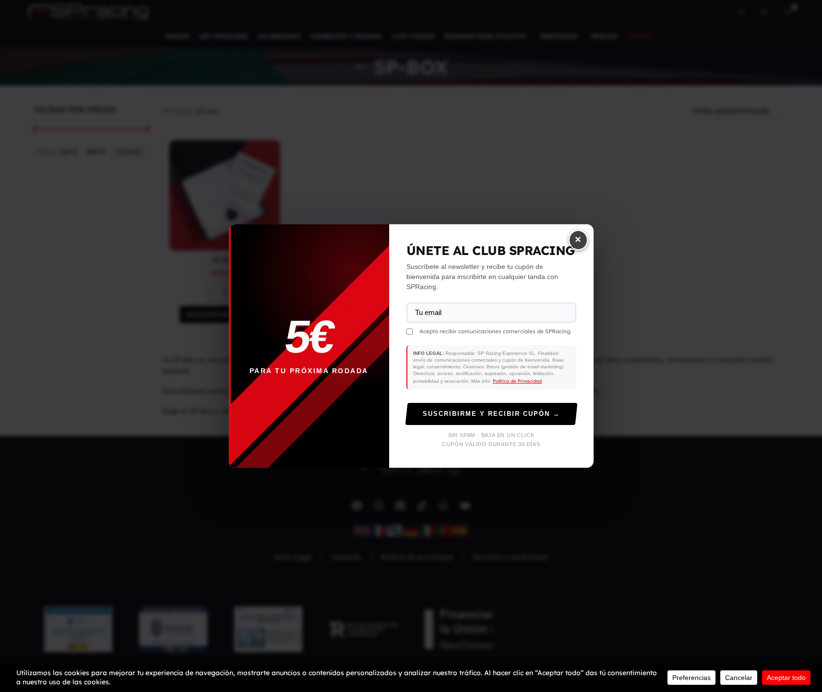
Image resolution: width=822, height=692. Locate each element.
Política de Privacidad (517, 381)
